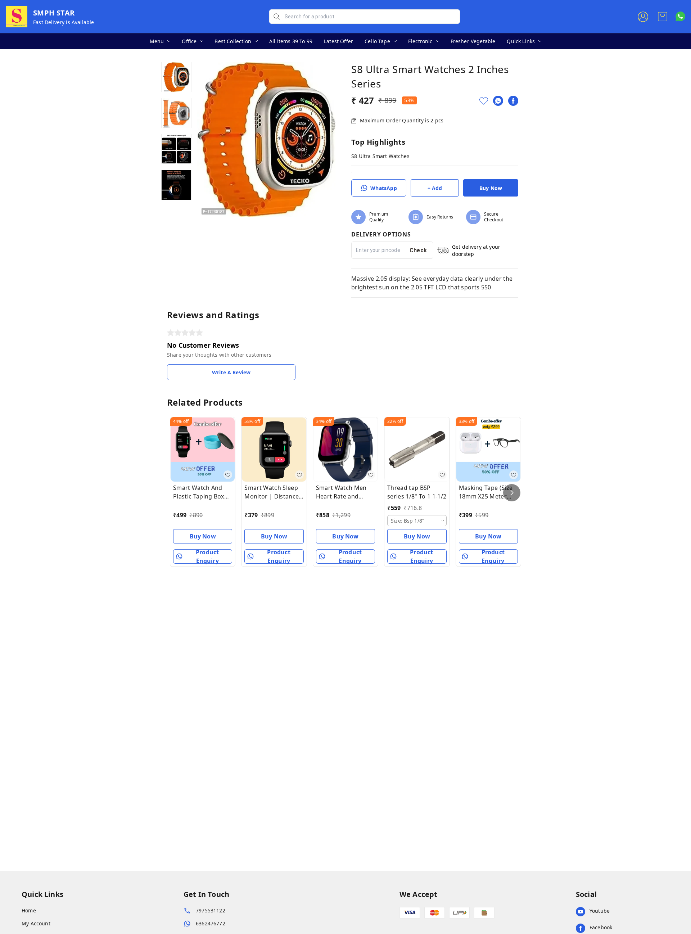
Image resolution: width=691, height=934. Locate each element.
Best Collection (232, 41)
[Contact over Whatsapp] (680, 16)
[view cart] (662, 16)
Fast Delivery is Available (63, 22)
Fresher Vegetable (473, 41)
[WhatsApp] (498, 101)
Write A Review (231, 372)
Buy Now (490, 188)
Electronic (420, 41)
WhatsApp (383, 188)
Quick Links (521, 41)
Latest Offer (338, 41)
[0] (662, 16)
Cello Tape (377, 41)
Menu (157, 41)
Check (418, 250)
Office (189, 41)
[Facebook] (513, 101)
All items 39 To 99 (290, 41)
